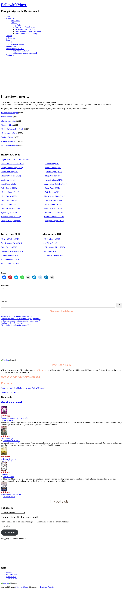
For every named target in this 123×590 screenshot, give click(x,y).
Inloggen (9, 572)
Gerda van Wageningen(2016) (12, 251)
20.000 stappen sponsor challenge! (24, 53)
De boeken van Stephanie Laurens (28, 31)
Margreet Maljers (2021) (54, 221)
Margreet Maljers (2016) (10, 239)
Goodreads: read (11, 402)
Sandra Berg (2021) (8, 180)
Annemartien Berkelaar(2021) (55, 184)
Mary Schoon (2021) (53, 204)
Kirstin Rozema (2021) (9, 172)
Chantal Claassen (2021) (10, 208)
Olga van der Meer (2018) (55, 247)
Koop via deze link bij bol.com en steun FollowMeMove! (23, 388)
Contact (9, 36)
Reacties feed (11, 577)
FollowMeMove (14, 5)
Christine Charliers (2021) (11, 176)
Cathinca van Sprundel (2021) (12, 164)
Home (8, 16)
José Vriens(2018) (50, 243)
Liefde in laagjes (7, 439)
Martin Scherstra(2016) (9, 263)
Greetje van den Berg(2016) (11, 243)
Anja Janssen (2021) (52, 192)
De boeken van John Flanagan (26, 34)
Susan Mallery (8, 461)
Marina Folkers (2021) (9, 204)
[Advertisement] (61, 75)
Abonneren (9, 532)
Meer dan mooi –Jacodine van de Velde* (16, 317)
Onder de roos (6, 475)
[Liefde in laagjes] (4, 434)
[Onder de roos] (4, 470)
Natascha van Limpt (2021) (54, 196)
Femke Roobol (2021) (53, 168)
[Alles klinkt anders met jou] (4, 490)
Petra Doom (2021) (8, 184)
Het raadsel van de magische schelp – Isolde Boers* (20, 321)
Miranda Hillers (7, 125)
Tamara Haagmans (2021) (11, 217)
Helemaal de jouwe (8, 459)
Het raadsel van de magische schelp (14, 418)
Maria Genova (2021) (9, 196)
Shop (8, 40)
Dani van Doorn (7, 137)
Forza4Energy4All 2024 (15, 49)
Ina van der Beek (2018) (53, 255)
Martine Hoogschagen (9, 113)
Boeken (13, 42)
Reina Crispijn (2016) (9, 247)
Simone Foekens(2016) (10, 259)
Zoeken (4, 302)
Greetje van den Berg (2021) (12, 168)
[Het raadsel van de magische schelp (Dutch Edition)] (4, 414)
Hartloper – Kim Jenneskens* (12, 323)
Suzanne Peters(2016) (9, 255)
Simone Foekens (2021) (53, 208)
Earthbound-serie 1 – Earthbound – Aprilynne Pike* (20, 319)
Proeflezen (10, 55)
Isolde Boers (8, 420)
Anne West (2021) (52, 164)
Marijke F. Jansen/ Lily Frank (12, 129)
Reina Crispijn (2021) (9, 200)
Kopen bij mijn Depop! (10, 392)
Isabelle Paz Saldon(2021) (54, 217)
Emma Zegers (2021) (54, 172)
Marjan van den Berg (9, 133)
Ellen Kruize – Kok (8, 121)
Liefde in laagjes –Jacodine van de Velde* (17, 325)
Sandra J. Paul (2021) (53, 200)
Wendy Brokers (9, 497)
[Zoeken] (119, 305)
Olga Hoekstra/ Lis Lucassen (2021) (14, 159)
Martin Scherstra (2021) (10, 192)
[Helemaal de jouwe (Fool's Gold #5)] (4, 454)
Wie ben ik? (10, 18)
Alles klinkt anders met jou (11, 494)
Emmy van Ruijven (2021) (11, 221)
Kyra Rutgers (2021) (9, 213)
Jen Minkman (8, 477)
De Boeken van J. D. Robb (25, 29)
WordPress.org (11, 579)
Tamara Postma (7, 117)
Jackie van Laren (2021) (54, 213)
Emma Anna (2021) (52, 188)
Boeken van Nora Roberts (25, 27)
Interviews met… (12, 46)
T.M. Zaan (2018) (49, 251)
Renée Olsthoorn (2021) (54, 180)
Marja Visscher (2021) (53, 176)
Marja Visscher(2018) (52, 239)
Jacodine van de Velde (9, 141)
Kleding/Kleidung (17, 44)
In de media (10, 38)
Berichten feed (11, 574)
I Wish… (14, 23)
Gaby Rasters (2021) (9, 188)
